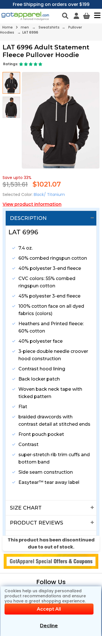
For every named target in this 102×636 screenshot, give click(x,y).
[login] (76, 16)
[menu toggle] (96, 15)
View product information (32, 204)
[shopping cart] (86, 16)
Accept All (49, 609)
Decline (49, 625)
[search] (65, 16)
